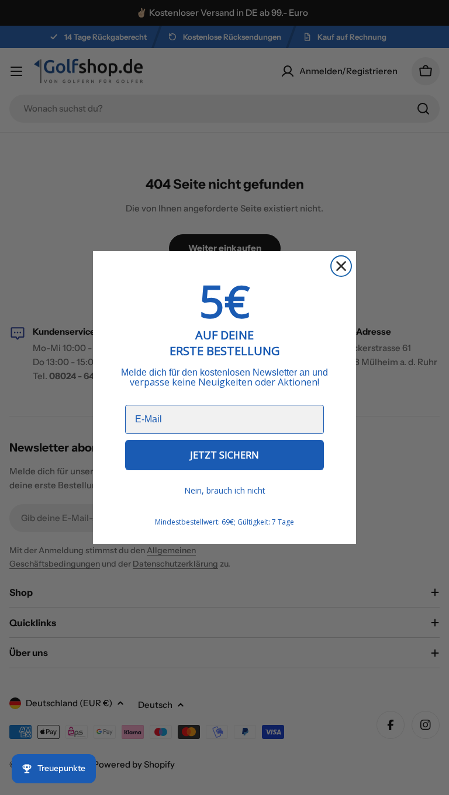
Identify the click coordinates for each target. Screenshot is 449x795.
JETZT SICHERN (224, 455)
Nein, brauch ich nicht (224, 490)
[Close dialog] (341, 266)
